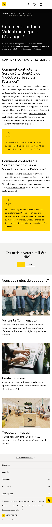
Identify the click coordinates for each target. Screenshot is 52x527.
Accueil (5, 13)
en (22, 510)
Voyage (30, 13)
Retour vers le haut (24, 457)
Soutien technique (16, 187)
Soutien (13, 13)
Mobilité (22, 13)
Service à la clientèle (23, 93)
